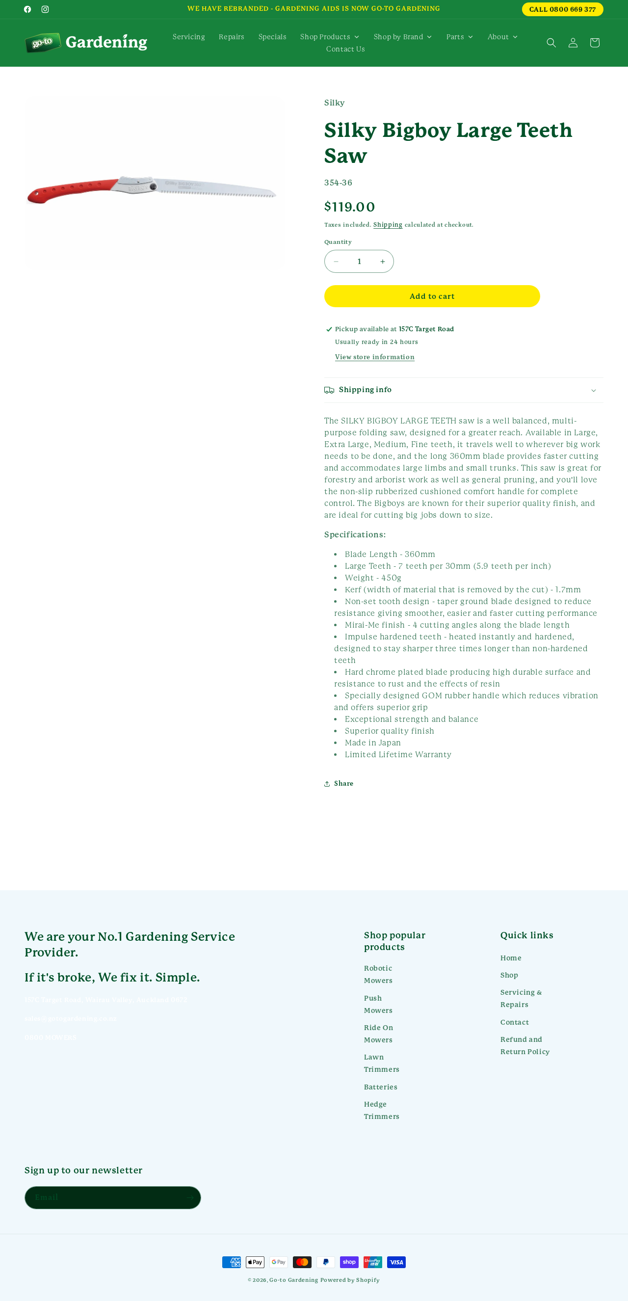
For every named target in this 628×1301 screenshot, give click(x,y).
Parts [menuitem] (455, 37)
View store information (375, 357)
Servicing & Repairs (521, 998)
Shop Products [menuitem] (325, 37)
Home (511, 958)
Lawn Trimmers (382, 1063)
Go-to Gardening (293, 1280)
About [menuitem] (498, 37)
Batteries (380, 1087)
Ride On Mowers (378, 1034)
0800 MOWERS (51, 1037)
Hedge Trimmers (382, 1110)
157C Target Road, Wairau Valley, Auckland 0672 (106, 1000)
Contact (514, 1022)
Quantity (338, 242)
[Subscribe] (190, 1197)
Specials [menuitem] (273, 37)
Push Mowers (378, 1004)
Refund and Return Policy (525, 1045)
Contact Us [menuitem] (345, 49)
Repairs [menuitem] (231, 37)
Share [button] (344, 784)
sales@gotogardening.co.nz (71, 1018)
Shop (509, 975)
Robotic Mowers (378, 974)
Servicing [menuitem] (189, 37)
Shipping (388, 224)
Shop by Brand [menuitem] (398, 37)
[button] (551, 42)
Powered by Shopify (350, 1280)
